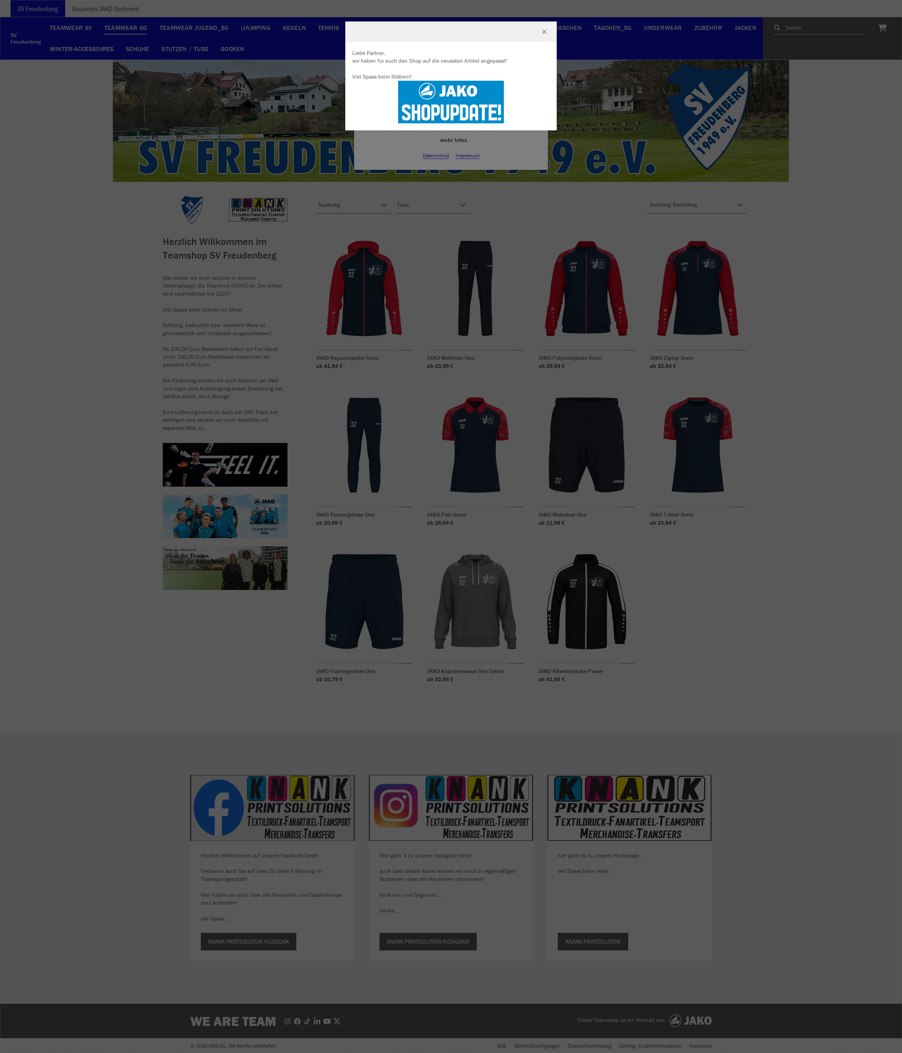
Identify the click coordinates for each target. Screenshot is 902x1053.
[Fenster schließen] (544, 31)
